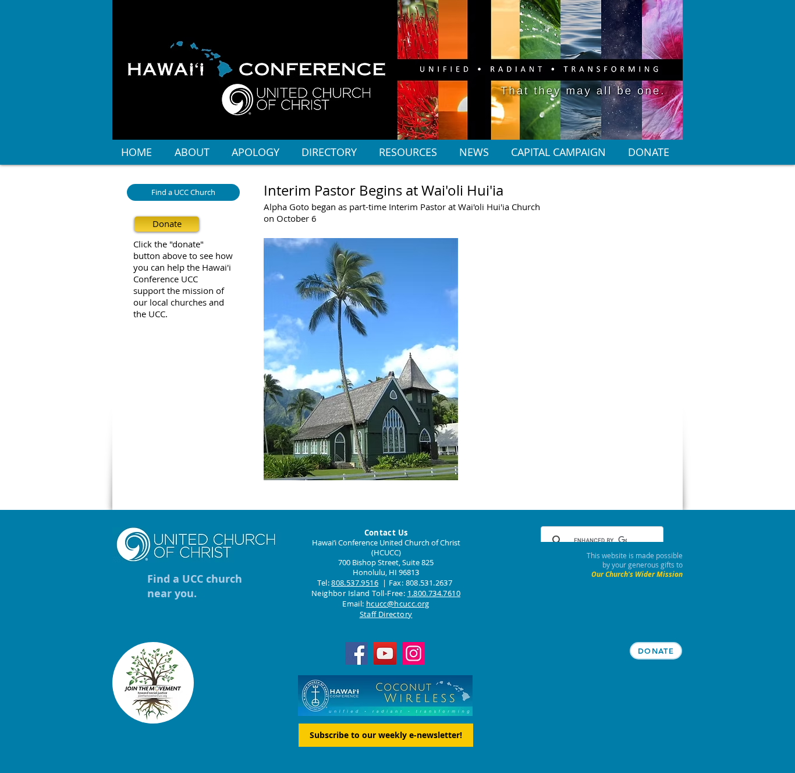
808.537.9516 (354, 582)
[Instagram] (413, 653)
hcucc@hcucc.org (398, 603)
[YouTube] (385, 653)
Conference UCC (165, 279)
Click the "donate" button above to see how (183, 249)
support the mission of (178, 290)
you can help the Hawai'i (182, 267)
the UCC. (150, 314)
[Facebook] (356, 653)
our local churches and (178, 302)
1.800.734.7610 (433, 593)
